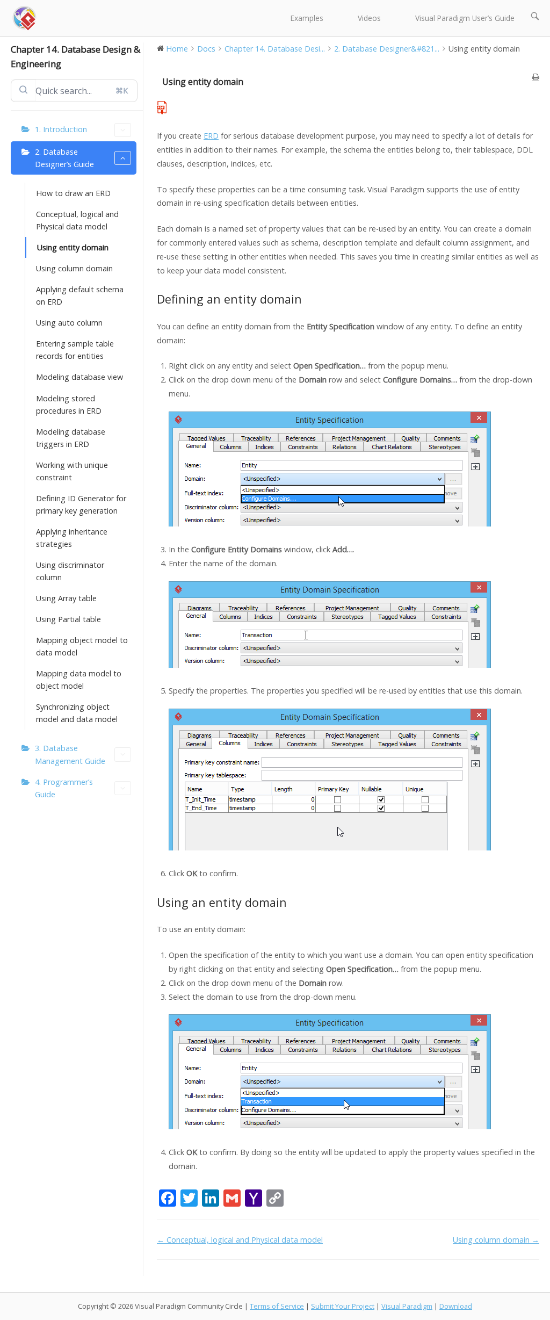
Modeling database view (79, 377)
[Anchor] (308, 299)
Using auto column (69, 323)
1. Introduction (61, 129)
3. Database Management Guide (70, 754)
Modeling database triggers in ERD (70, 438)
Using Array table (66, 598)
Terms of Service (277, 1306)
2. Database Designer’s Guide (64, 158)
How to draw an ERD (73, 193)
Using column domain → (496, 1240)
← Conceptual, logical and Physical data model (240, 1240)
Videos (369, 18)
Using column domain (74, 268)
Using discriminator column (70, 571)
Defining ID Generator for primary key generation (81, 504)
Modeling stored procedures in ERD (69, 404)
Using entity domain (72, 247)
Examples (307, 18)
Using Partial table (68, 619)
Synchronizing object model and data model (77, 713)
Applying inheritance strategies (71, 537)
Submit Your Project (342, 1306)
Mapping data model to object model (78, 679)
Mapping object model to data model (82, 646)
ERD (211, 136)
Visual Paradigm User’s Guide (465, 18)
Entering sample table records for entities (75, 349)
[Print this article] (535, 77)
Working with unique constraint (72, 471)
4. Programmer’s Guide (64, 788)
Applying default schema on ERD (80, 295)
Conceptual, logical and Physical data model (77, 220)
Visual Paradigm (406, 1306)
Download (455, 1306)
